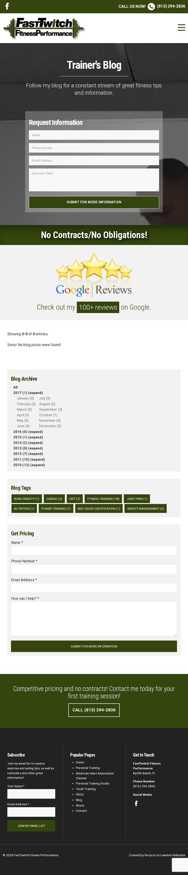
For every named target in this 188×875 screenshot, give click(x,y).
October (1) (48, 415)
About (80, 805)
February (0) (26, 404)
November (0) (50, 420)
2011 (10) (21, 459)
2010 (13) (21, 465)
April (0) (23, 415)
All (15, 387)
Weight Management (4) (145, 508)
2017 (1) (20, 393)
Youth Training (86, 789)
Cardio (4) (54, 499)
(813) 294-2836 (152, 6)
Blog (79, 800)
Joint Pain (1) (137, 499)
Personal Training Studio (92, 783)
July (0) (44, 398)
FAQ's (80, 794)
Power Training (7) (56, 508)
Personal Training (88, 768)
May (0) (22, 420)
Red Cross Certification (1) (99, 508)
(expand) (35, 393)
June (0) (23, 426)
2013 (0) (20, 448)
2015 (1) (20, 437)
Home (80, 762)
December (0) (50, 426)
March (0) (24, 409)
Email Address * (24, 580)
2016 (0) (20, 432)
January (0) (25, 398)
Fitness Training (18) (103, 499)
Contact (81, 810)
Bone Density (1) (26, 499)
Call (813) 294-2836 (94, 710)
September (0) (50, 409)
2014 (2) (20, 443)
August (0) (47, 404)
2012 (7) (20, 454)
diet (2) (74, 499)
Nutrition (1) (24, 508)
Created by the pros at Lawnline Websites (157, 855)
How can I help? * (25, 598)
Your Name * (15, 786)
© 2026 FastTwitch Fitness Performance (30, 855)
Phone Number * (24, 561)
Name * (17, 542)
